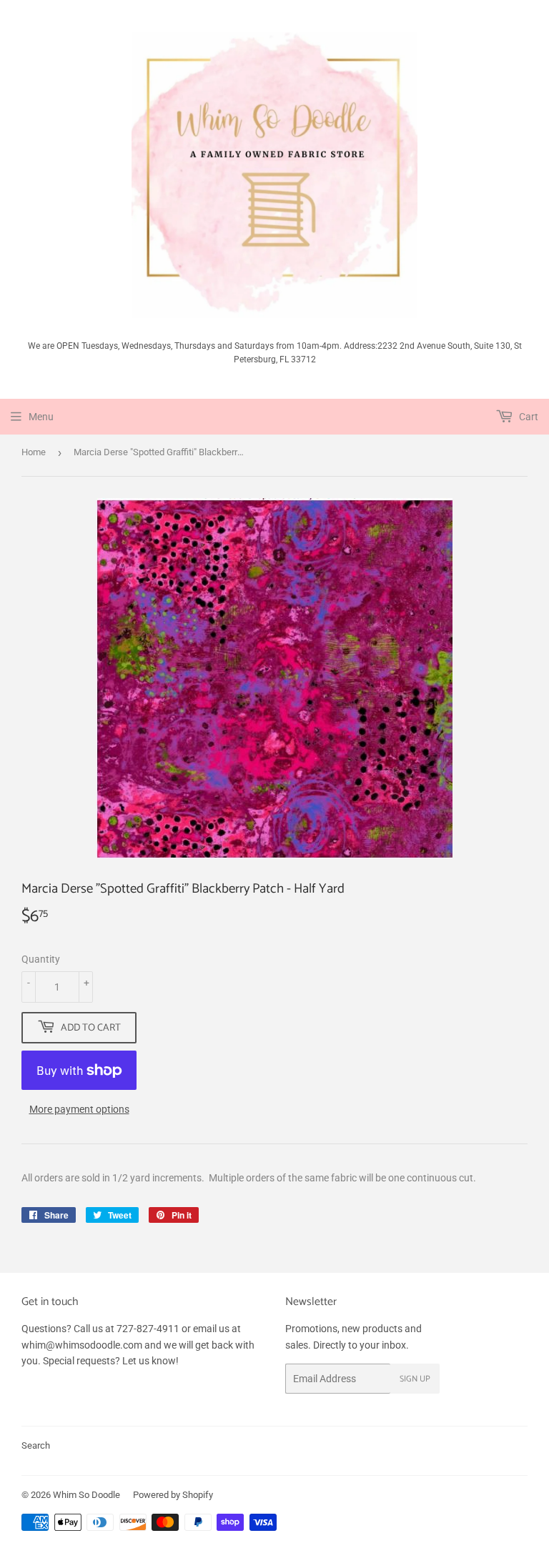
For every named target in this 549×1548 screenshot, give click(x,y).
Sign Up (415, 1379)
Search (35, 1445)
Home (33, 452)
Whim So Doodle (86, 1494)
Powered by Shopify (173, 1494)
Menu (41, 416)
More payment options (79, 1109)
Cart (527, 416)
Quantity (40, 959)
